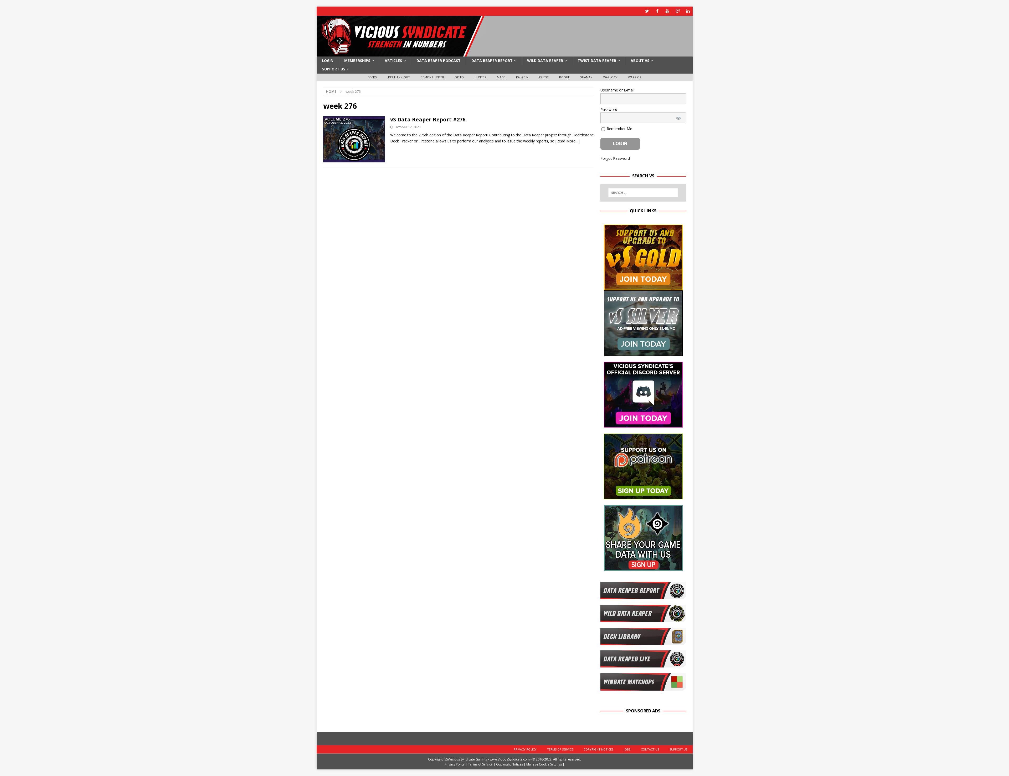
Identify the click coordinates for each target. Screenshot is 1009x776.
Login (327, 60)
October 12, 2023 (407, 127)
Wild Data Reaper (545, 60)
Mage (501, 77)
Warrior (634, 77)
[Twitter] (647, 11)
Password (608, 109)
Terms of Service (560, 749)
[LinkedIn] (688, 11)
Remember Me (619, 128)
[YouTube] (667, 11)
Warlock (610, 77)
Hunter (480, 77)
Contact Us (650, 749)
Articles (393, 60)
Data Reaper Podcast (438, 60)
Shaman (586, 77)
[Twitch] (677, 11)
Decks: (373, 77)
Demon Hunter (432, 77)
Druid (459, 77)
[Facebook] (657, 11)
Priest (544, 77)
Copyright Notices (598, 749)
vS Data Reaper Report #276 (427, 119)
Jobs (627, 749)
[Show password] (678, 117)
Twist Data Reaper (597, 60)
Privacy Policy (525, 749)
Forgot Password (615, 158)
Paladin (522, 77)
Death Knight (399, 77)
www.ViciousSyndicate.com (510, 759)
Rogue (564, 77)
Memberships (357, 60)
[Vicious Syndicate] (401, 53)
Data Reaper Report (492, 60)
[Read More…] (567, 140)
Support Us (333, 68)
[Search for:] (643, 192)
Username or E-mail (617, 90)
